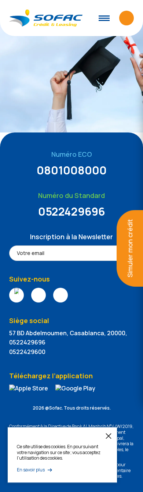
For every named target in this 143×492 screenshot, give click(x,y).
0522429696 (71, 211)
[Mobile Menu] (104, 18)
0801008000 (72, 170)
